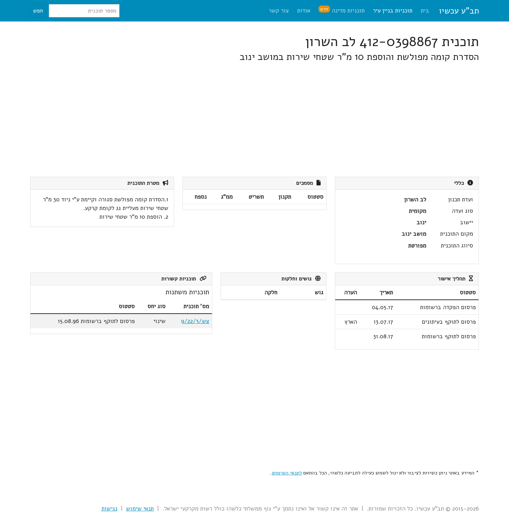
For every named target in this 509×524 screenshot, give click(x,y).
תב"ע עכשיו (459, 10)
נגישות (109, 509)
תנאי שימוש (140, 509)
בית (425, 11)
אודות (303, 11)
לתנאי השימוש (287, 472)
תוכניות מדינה (342, 10)
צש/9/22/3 (195, 321)
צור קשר (279, 11)
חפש (38, 11)
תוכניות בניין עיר (392, 11)
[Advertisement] (271, 119)
